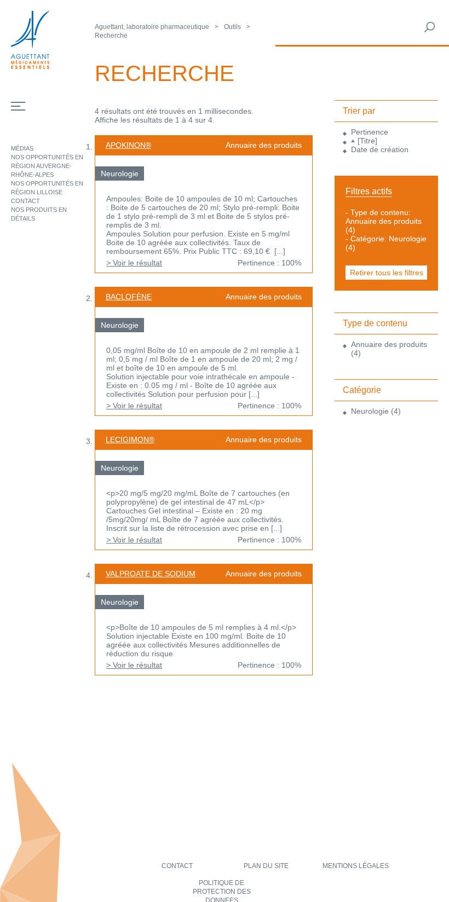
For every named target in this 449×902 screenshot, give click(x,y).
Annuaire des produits (389, 344)
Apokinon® (128, 145)
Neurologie (370, 411)
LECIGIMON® (130, 439)
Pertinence (369, 132)
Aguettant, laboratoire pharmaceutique (152, 27)
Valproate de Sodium (150, 573)
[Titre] (367, 140)
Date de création (379, 149)
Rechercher (429, 27)
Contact (25, 201)
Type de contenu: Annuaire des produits (384, 217)
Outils (232, 27)
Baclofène (129, 296)
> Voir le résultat (134, 262)
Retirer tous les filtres (386, 272)
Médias (22, 148)
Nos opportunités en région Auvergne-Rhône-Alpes (47, 166)
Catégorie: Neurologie (388, 238)
